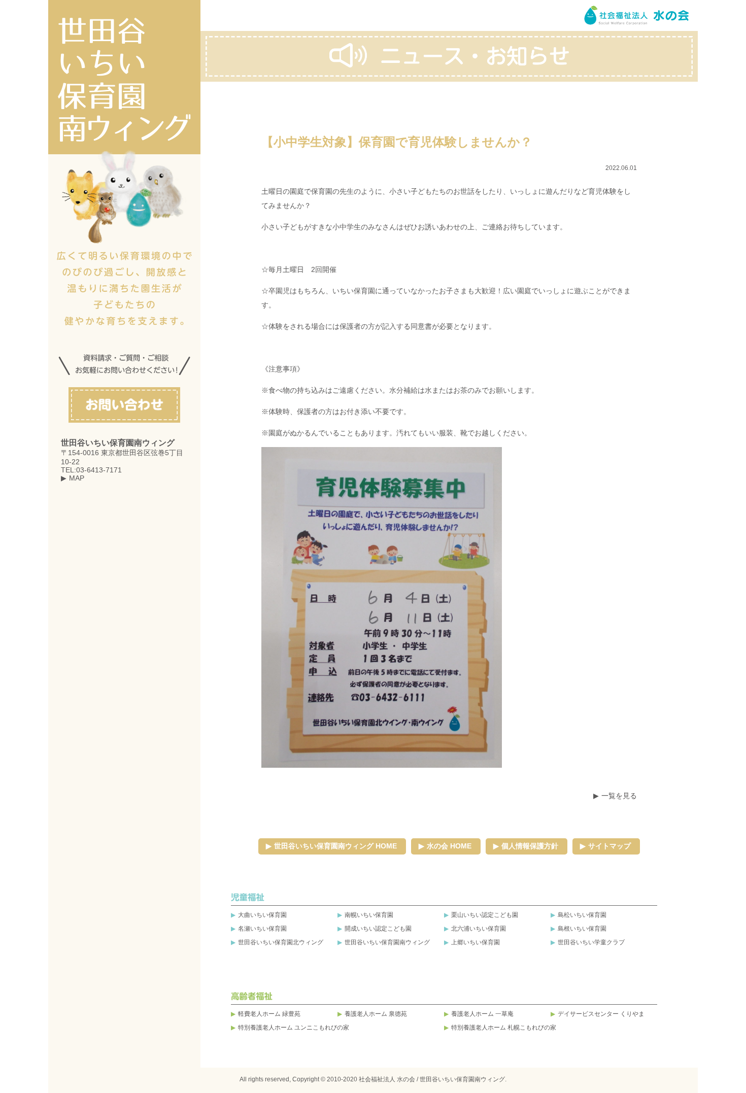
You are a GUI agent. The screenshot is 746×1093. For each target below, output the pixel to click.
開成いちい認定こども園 (378, 928)
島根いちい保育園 (582, 928)
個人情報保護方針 (529, 846)
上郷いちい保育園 (475, 942)
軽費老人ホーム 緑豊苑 (269, 1013)
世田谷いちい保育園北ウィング (280, 942)
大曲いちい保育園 (262, 914)
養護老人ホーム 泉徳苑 (376, 1013)
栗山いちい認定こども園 (484, 914)
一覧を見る (619, 796)
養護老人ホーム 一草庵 (482, 1013)
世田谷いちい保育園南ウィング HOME (335, 846)
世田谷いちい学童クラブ (591, 942)
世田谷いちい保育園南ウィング (387, 942)
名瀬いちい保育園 (262, 928)
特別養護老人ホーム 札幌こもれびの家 (503, 1027)
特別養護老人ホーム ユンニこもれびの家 (293, 1027)
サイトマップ (609, 846)
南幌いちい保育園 (369, 914)
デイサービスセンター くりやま (601, 1013)
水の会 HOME (449, 846)
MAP (76, 478)
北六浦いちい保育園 (478, 928)
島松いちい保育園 (582, 914)
